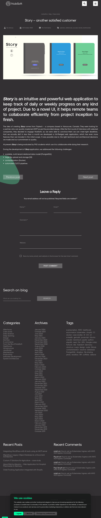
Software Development (12, 356)
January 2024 (40, 356)
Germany (88, 344)
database (91, 349)
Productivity (7, 354)
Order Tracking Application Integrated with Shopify (23, 469)
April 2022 (39, 375)
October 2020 (40, 408)
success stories (78, 28)
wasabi (69, 340)
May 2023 (39, 362)
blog (50, 14)
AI (84, 335)
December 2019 (41, 427)
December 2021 (41, 383)
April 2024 (39, 352)
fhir (79, 342)
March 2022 (39, 377)
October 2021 (40, 387)
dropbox (80, 352)
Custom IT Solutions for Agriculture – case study (22, 460)
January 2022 (40, 381)
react (75, 342)
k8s (74, 344)
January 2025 (40, 338)
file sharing (88, 352)
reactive (83, 349)
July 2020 (38, 412)
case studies (78, 335)
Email (56, 207)
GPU (83, 342)
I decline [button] (29, 513)
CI (94, 332)
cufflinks (86, 354)
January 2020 (40, 425)
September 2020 (41, 410)
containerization (72, 349)
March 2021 (39, 402)
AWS (80, 330)
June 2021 (39, 396)
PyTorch (69, 344)
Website (23, 243)
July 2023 (38, 360)
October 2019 (40, 431)
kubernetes (81, 332)
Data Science (8, 333)
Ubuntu (92, 337)
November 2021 (41, 385)
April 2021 (38, 400)
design (82, 347)
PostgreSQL (71, 352)
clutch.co (69, 347)
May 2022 (39, 373)
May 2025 (39, 335)
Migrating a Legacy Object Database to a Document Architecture (24, 456)
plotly (68, 354)
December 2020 (41, 406)
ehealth (69, 342)
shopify (89, 332)
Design (6, 338)
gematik (77, 337)
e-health (69, 337)
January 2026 (40, 329)
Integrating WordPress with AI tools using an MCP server (25, 451)
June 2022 (39, 371)
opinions (62, 28)
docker (69, 335)
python (91, 340)
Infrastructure (8, 348)
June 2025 (39, 333)
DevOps (6, 340)
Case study (56, 14)
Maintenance (8, 352)
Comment (24, 220)
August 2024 (39, 346)
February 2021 (40, 404)
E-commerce (8, 342)
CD (87, 335)
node (88, 347)
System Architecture (11, 358)
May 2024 (38, 350)
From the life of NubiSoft (12, 344)
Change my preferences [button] (45, 513)
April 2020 (39, 419)
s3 (90, 335)
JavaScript (7, 350)
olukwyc (10, 28)
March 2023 (39, 365)
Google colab (91, 342)
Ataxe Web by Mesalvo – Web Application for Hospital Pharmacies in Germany (24, 465)
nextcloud (77, 340)
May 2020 (39, 416)
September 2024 (41, 344)
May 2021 (38, 398)
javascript (85, 337)
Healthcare (7, 346)
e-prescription (71, 330)
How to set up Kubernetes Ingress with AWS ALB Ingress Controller (74, 452)
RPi (80, 354)
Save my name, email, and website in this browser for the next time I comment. (50, 256)
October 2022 (40, 369)
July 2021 (38, 394)
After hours (7, 329)
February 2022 (40, 379)
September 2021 (41, 389)
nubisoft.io (44, 14)
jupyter (84, 340)
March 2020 (39, 421)
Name (22, 207)
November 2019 (41, 429)
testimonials (87, 28)
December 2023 (41, 358)
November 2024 (41, 342)
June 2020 (39, 414)
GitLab (93, 347)
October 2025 (40, 331)
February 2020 (40, 423)
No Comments (46, 28)
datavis (93, 354)
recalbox (75, 354)
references (69, 28)
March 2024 (39, 354)
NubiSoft (80, 344)
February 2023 (40, 367)
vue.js (76, 347)
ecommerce (71, 332)
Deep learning (8, 335)
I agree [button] (18, 513)
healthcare (87, 330)
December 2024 (41, 340)
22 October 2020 (27, 28)
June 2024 (39, 348)
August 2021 (39, 392)
